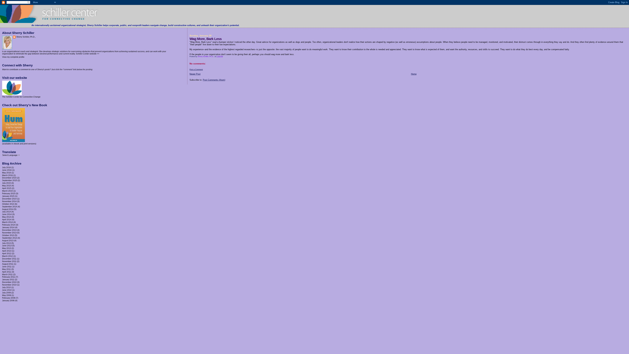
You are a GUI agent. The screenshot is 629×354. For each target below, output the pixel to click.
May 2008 (6, 295)
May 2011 (6, 269)
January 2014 (8, 227)
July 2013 (6, 243)
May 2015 (6, 186)
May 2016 (6, 173)
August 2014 (7, 209)
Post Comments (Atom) (214, 80)
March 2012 (7, 256)
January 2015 (8, 196)
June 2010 (7, 290)
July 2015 (6, 183)
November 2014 (9, 201)
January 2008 (8, 300)
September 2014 (9, 207)
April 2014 (6, 219)
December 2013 (9, 230)
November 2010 (9, 285)
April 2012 (6, 253)
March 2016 (7, 175)
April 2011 (6, 272)
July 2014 (6, 212)
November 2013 (9, 233)
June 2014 (7, 214)
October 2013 (8, 235)
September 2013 (9, 238)
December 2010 (9, 282)
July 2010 (6, 287)
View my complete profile (13, 57)
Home (414, 74)
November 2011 (9, 261)
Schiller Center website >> (87, 54)
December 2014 (9, 199)
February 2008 (8, 298)
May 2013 (6, 248)
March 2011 (7, 274)
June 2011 (6, 267)
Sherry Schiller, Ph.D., (26, 37)
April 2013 (6, 251)
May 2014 (6, 217)
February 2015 (8, 193)
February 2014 (8, 225)
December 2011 (9, 259)
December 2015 (9, 178)
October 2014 (8, 204)
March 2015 (7, 191)
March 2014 (7, 222)
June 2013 (7, 246)
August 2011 (7, 264)
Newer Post (195, 74)
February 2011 (8, 277)
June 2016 (7, 170)
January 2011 (8, 279)
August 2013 (7, 240)
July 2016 (6, 167)
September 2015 (9, 180)
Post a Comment (196, 69)
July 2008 (6, 293)
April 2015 (6, 188)
